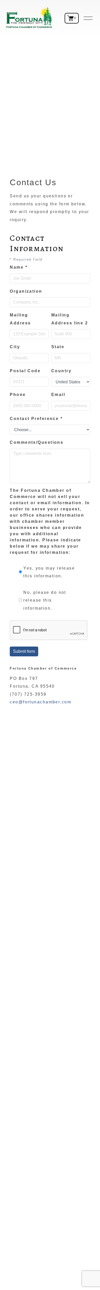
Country (61, 371)
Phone (18, 394)
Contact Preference (36, 418)
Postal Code (25, 371)
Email (58, 394)
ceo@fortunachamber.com (40, 702)
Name (18, 267)
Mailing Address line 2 (69, 319)
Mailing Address (20, 319)
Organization (26, 291)
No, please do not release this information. (44, 600)
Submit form (24, 651)
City (15, 347)
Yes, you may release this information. (49, 572)
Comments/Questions (36, 442)
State (57, 347)
